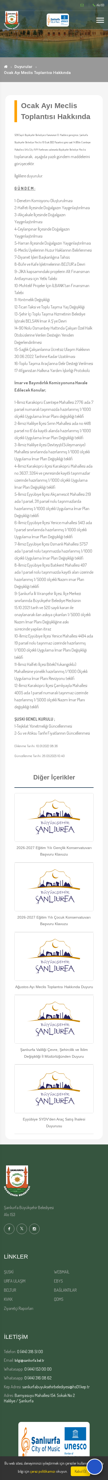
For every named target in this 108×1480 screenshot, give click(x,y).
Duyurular (23, 66)
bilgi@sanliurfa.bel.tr (29, 1360)
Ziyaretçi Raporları (18, 1308)
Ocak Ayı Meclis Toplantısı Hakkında (37, 72)
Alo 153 (100, 5)
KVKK (8, 1299)
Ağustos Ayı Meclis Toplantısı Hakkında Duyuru (54, 987)
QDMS (58, 1299)
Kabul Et (80, 1471)
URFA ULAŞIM (14, 1281)
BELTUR (10, 1290)
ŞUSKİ (8, 1271)
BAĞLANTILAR (65, 1290)
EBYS (58, 1281)
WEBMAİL (61, 1271)
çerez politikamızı (42, 1471)
